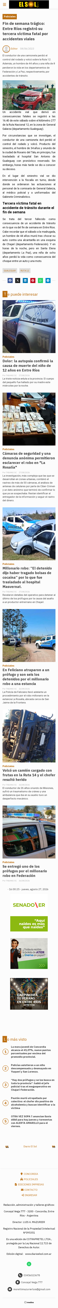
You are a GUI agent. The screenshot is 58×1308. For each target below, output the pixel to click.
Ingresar (30, 1195)
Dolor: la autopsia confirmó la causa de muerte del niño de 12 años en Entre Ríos (28, 366)
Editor (14, 48)
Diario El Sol (30, 1146)
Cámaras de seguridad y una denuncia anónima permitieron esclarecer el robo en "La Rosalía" (29, 460)
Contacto (30, 1189)
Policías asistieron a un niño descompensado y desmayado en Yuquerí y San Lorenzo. (31, 1068)
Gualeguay (10, 270)
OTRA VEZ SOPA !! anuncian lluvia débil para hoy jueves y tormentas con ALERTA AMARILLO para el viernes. (31, 1121)
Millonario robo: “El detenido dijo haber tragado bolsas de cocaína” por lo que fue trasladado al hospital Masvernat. (27, 577)
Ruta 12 (25, 270)
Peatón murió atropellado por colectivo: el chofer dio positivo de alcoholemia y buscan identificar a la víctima (33, 1103)
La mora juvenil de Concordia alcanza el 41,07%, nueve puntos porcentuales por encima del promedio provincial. (31, 1051)
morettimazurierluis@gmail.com (31, 1289)
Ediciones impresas (30, 1184)
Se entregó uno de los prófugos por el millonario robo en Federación (25, 871)
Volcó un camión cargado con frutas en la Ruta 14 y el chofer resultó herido (29, 775)
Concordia (30, 1174)
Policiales (10, 16)
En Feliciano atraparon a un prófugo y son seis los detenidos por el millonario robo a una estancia (26, 677)
